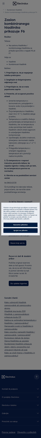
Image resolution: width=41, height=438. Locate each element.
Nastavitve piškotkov (20, 225)
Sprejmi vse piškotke (20, 230)
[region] (20, 219)
